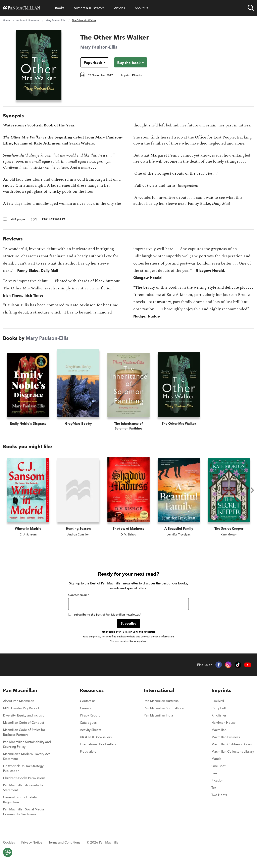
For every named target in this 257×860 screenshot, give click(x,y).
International (159, 690)
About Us (141, 8)
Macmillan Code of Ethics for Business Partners (24, 732)
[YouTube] (247, 665)
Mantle (216, 759)
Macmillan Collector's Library (232, 751)
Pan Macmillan (20, 690)
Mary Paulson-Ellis (55, 20)
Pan (214, 773)
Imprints (221, 690)
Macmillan (218, 730)
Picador (217, 780)
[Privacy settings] (7, 852)
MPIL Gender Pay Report (21, 708)
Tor (213, 788)
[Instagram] (228, 665)
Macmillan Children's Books (231, 744)
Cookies (9, 842)
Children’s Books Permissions (24, 778)
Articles (119, 8)
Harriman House (223, 723)
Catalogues (88, 723)
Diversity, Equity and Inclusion (24, 715)
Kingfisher (218, 715)
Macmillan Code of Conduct (23, 723)
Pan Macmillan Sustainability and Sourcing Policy (27, 744)
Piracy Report (90, 715)
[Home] (21, 7)
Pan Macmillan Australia (161, 701)
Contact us (87, 701)
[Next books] (252, 490)
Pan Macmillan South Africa (164, 708)
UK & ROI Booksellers (96, 737)
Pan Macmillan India (158, 715)
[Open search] (251, 8)
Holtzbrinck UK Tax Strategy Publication (23, 768)
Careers (85, 708)
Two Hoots (219, 795)
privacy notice (101, 636)
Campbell (218, 708)
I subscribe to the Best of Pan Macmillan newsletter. (106, 614)
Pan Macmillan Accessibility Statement (23, 787)
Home (6, 20)
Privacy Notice (31, 842)
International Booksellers (98, 744)
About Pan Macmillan (18, 701)
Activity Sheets (90, 730)
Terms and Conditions (64, 842)
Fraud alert (88, 751)
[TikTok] (238, 665)
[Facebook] (218, 665)
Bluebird (217, 701)
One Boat (218, 766)
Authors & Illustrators (89, 8)
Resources (92, 690)
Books (59, 8)
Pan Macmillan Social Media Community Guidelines (23, 811)
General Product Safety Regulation (20, 799)
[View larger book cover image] (38, 65)
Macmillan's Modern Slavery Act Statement (26, 756)
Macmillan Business (225, 737)
